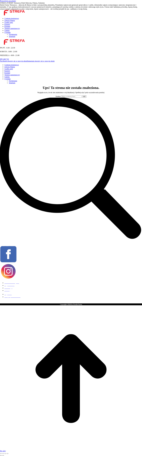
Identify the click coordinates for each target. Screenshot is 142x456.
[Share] (3, 453)
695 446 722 (4, 59)
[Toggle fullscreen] (5, 453)
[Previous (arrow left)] (1, 455)
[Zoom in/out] (7, 453)
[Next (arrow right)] (3, 455)
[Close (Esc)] (1, 453)
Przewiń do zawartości (8, 1)
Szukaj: (58, 96)
